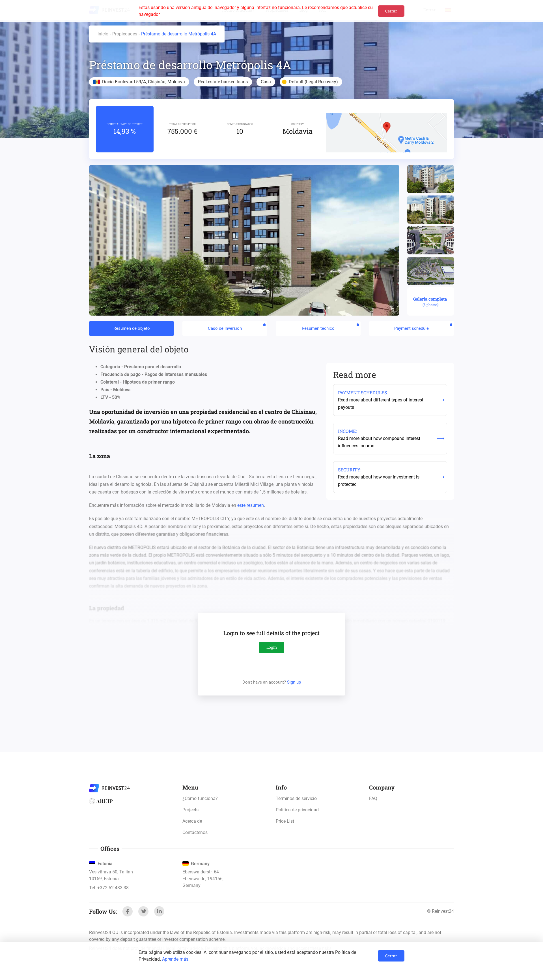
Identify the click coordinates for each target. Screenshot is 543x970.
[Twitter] (143, 911)
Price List (285, 821)
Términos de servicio (296, 798)
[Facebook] (127, 911)
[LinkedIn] (159, 911)
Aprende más (175, 959)
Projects (190, 809)
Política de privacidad (297, 809)
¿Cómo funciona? (200, 798)
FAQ (373, 798)
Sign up (294, 682)
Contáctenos (195, 832)
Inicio (103, 34)
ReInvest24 (109, 788)
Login (271, 647)
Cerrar (391, 11)
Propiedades (124, 34)
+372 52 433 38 (113, 887)
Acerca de (192, 821)
